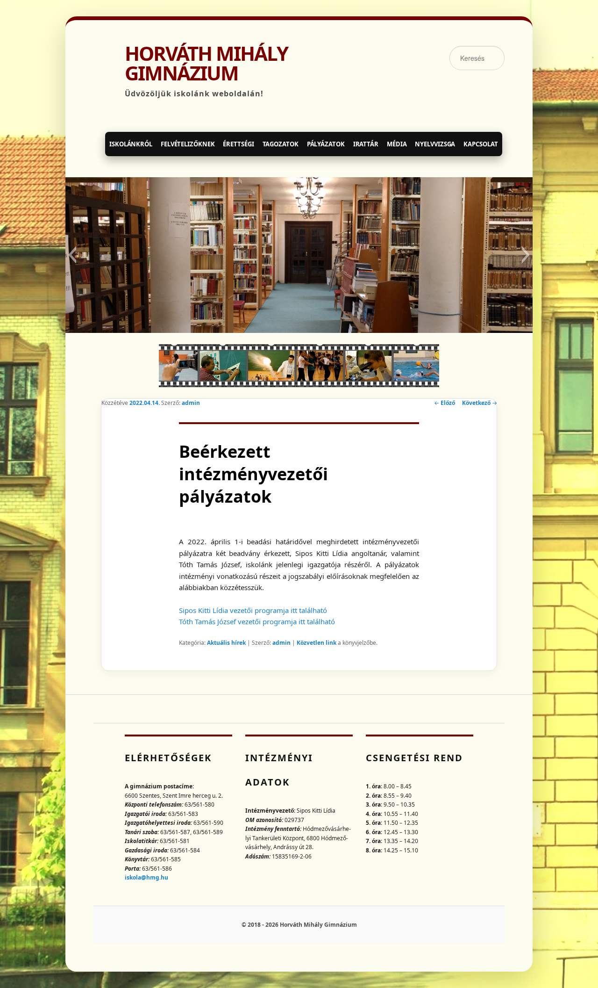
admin (191, 403)
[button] (72, 254)
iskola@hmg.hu (146, 877)
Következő (479, 403)
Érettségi (238, 144)
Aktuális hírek (226, 643)
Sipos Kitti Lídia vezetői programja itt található (253, 610)
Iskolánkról (130, 144)
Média (397, 144)
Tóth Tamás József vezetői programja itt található (257, 621)
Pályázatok (326, 144)
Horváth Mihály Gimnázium (206, 63)
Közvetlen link (317, 643)
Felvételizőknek (188, 144)
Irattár (365, 144)
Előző (444, 403)
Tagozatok (281, 144)
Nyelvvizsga (435, 144)
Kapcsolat (480, 144)
